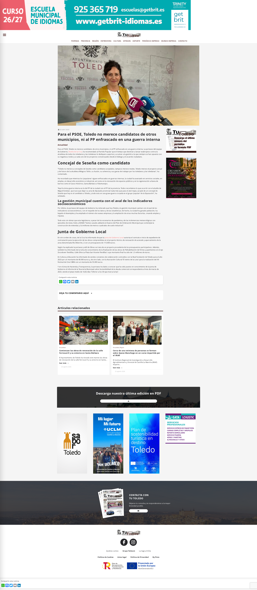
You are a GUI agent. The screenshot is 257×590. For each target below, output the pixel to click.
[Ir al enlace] (124, 542)
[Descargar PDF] (128, 401)
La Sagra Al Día (145, 551)
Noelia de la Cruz (75, 152)
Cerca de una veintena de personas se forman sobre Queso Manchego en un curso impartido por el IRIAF (136, 353)
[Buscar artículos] (254, 35)
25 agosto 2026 (66, 367)
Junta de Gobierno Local (114, 237)
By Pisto (156, 557)
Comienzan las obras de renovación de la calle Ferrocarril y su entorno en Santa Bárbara (81, 351)
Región (122, 347)
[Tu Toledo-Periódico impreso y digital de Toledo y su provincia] (129, 34)
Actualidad (62, 145)
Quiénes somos (112, 551)
